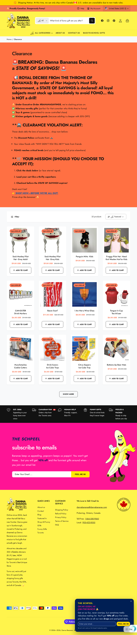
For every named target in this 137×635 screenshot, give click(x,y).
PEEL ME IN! (80, 474)
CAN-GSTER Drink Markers (20, 312)
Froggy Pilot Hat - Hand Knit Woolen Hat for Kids (116, 258)
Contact (40, 511)
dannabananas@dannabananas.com (92, 507)
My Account (95, 8)
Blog (39, 514)
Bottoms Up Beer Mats (116, 364)
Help (82, 8)
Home (9, 39)
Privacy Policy (60, 517)
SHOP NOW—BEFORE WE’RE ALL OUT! (36, 193)
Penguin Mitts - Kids (84, 256)
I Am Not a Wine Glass (84, 310)
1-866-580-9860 (92, 518)
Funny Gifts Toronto (42, 531)
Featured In (42, 518)
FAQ (57, 524)
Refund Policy (60, 513)
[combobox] (72, 20)
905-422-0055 (88, 522)
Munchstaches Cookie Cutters (20, 366)
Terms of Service (61, 521)
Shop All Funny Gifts (43, 524)
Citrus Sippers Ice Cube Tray (84, 366)
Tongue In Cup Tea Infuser (116, 312)
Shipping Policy (61, 509)
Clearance (18, 39)
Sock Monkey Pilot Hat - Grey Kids (52, 258)
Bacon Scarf (52, 310)
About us (41, 507)
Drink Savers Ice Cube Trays (52, 366)
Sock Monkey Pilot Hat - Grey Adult (20, 258)
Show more (68, 394)
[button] (127, 20)
